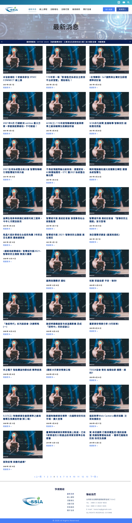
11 (78, 476)
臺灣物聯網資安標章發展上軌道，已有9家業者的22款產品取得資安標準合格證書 (66, 435)
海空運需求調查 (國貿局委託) (104, 234)
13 (87, 476)
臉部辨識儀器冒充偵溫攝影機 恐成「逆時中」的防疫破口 (64, 325)
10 (74, 476)
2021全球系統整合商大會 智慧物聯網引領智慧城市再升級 (22, 171)
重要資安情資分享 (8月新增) (104, 323)
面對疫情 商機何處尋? (14, 461)
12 (83, 476)
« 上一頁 (38, 476)
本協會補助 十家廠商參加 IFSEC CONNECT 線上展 (20, 78)
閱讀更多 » (7, 87)
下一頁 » (94, 476)
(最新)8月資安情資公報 (58, 369)
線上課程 (43, 9)
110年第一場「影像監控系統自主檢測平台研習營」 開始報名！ (65, 78)
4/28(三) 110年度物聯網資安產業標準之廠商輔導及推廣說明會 (65, 125)
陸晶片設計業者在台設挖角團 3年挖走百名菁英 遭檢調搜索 (22, 236)
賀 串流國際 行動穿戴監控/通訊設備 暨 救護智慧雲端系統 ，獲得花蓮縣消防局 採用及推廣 (108, 435)
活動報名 (54, 9)
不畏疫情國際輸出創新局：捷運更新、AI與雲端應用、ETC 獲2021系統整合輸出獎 (66, 172)
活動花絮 (65, 9)
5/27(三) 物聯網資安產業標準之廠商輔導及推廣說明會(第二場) (22, 417)
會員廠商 (76, 9)
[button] (2, 42)
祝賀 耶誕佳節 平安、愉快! (103, 280)
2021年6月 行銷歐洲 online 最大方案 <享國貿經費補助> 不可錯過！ (22, 125)
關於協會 (87, 9)
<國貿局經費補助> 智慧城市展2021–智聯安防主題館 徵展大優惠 (22, 252)
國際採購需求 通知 (55, 280)
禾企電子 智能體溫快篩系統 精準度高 (22, 369)
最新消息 (32, 9)
